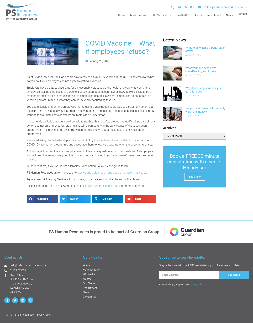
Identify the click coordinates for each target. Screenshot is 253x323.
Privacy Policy (196, 284)
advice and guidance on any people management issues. (112, 172)
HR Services (160, 15)
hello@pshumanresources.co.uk (101, 185)
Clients (197, 15)
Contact (242, 13)
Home (121, 15)
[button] (42, 199)
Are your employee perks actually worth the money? (205, 110)
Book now (195, 176)
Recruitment (214, 15)
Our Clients (89, 283)
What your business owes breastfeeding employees (200, 69)
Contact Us (89, 296)
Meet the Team (139, 15)
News (229, 15)
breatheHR (182, 15)
